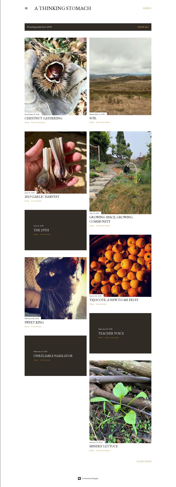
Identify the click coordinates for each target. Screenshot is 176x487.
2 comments (45, 234)
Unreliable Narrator (53, 356)
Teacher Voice (111, 333)
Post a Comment (38, 122)
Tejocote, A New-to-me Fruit (114, 300)
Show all (143, 27)
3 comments (36, 201)
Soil (93, 118)
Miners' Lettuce (103, 446)
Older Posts (144, 461)
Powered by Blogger (90, 478)
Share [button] (27, 122)
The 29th (41, 230)
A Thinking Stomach (63, 8)
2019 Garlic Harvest (42, 196)
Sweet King (34, 322)
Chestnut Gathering (43, 118)
